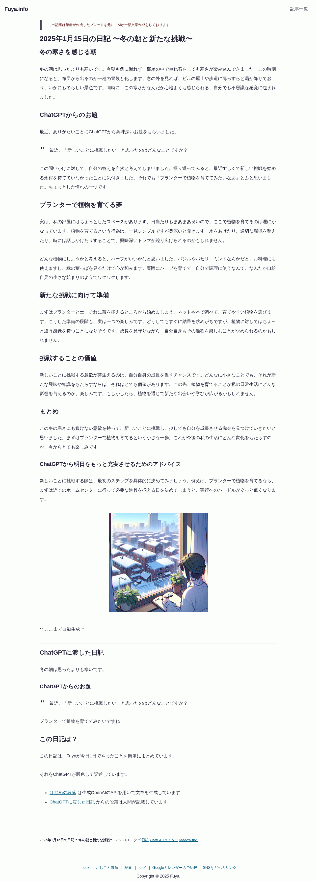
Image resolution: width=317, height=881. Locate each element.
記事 (129, 867)
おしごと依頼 (107, 867)
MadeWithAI (188, 840)
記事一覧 (299, 8)
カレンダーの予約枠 (174, 867)
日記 (145, 840)
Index (85, 867)
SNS (220, 867)
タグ (142, 867)
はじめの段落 (63, 792)
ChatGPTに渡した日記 (72, 802)
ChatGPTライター (164, 840)
